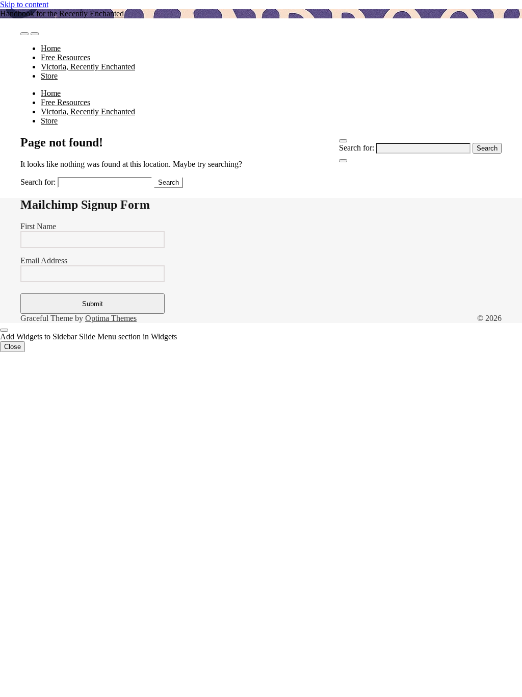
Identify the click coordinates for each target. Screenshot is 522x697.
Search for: (356, 147)
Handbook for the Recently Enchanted (62, 13)
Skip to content (24, 4)
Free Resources (65, 57)
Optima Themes (111, 318)
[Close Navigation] (343, 160)
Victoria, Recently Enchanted (88, 66)
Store (49, 75)
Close (12, 347)
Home (51, 48)
